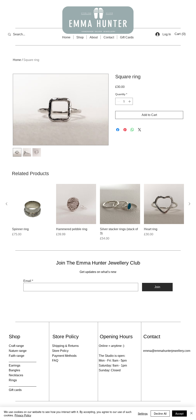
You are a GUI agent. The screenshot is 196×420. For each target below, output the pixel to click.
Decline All (160, 413)
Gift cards (15, 390)
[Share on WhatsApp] (132, 129)
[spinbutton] (124, 101)
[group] (98, 212)
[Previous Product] (6, 204)
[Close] (191, 413)
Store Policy (60, 350)
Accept (179, 413)
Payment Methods (64, 355)
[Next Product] (189, 204)
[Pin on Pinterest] (125, 129)
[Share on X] (139, 129)
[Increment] (129, 101)
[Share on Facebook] (117, 129)
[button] (180, 34)
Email (27, 280)
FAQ (55, 360)
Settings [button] (143, 413)
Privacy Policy (23, 415)
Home (17, 60)
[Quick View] (32, 204)
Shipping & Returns (65, 345)
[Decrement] (118, 101)
